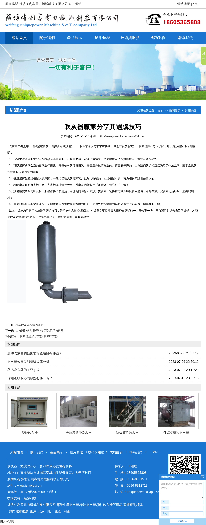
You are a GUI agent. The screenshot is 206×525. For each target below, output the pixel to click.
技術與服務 (130, 38)
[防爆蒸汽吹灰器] (127, 411)
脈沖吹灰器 (51, 336)
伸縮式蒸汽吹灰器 (176, 432)
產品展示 (74, 38)
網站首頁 (19, 38)
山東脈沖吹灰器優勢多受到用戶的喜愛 (39, 330)
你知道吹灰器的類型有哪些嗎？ (30, 378)
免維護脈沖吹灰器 (79, 432)
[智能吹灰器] (29, 411)
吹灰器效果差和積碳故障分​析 (28, 361)
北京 (41, 511)
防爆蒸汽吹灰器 (127, 432)
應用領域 (102, 38)
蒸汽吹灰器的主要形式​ (23, 370)
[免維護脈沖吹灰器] (78, 411)
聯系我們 (185, 38)
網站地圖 (183, 4)
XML (196, 4)
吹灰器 (13, 146)
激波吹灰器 (36, 336)
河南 (66, 511)
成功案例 (158, 38)
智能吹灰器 (30, 432)
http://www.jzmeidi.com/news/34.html (122, 136)
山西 (58, 511)
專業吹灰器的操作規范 (29, 325)
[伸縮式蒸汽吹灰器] (176, 411)
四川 (49, 511)
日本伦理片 (8, 521)
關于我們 (47, 38)
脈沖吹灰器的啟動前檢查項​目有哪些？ (34, 353)
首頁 (161, 110)
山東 (33, 511)
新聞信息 (174, 110)
